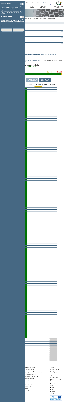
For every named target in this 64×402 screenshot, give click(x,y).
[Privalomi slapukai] (22, 4)
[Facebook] (50, 383)
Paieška (26, 388)
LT (43, 2)
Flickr (52, 385)
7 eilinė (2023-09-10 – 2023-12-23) (9, 37)
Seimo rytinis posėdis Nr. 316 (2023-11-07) (10, 43)
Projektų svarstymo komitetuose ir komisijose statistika (44, 18)
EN (45, 2)
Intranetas (27, 390)
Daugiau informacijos (5, 26)
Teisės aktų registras (29, 369)
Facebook (53, 383)
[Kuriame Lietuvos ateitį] (56, 400)
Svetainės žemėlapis (29, 384)
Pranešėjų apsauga (29, 380)
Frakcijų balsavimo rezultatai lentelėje (45, 80)
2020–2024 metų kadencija (7, 31)
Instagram (53, 391)
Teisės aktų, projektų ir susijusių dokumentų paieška (35, 371)
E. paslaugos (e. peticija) (43, 7)
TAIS (26, 2)
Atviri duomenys (53, 375)
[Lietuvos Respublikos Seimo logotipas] (58, 4)
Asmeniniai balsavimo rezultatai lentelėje (32, 80)
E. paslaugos (52, 371)
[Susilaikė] (40, 84)
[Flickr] (50, 385)
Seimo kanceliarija (32, 7)
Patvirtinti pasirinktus (6, 29)
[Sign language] (49, 4)
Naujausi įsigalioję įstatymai (30, 374)
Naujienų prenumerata (54, 377)
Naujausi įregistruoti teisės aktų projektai (33, 372)
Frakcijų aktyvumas (27, 18)
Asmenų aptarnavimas (54, 369)
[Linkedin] (50, 393)
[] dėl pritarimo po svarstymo (28, 55)
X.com (52, 387)
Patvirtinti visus (18, 29)
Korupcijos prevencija (29, 378)
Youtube (52, 389)
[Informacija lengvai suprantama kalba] (50, 4)
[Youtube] (50, 389)
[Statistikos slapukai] (22, 17)
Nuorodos (27, 383)
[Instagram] (50, 391)
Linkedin (52, 393)
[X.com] (50, 387)
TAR (33, 2)
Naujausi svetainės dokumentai (31, 376)
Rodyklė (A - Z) (28, 386)
